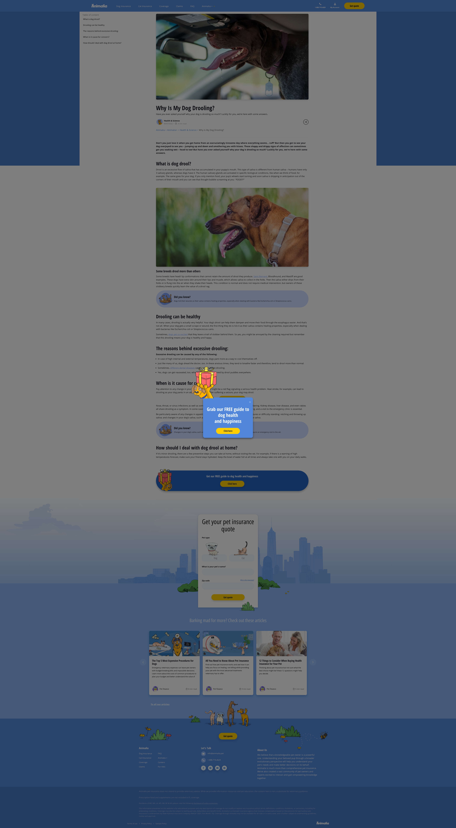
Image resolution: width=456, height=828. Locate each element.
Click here (228, 430)
